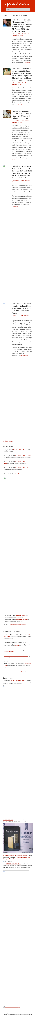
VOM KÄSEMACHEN (8, 820)
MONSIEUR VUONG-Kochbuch (13, 864)
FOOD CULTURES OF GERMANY (19, 680)
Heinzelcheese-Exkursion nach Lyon (18, 624)
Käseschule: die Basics (21, 615)
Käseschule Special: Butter (22, 619)
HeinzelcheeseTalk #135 (18, 450)
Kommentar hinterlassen (18, 35)
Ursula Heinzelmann (26, 33)
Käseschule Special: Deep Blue (22, 468)
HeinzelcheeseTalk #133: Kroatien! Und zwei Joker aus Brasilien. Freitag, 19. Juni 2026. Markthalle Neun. (22, 308)
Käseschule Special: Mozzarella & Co (23, 456)
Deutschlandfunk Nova (9, 651)
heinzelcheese (16, 1013)
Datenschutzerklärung (9, 1014)
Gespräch (22, 671)
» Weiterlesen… (28, 62)
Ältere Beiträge (8, 441)
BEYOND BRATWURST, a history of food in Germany (15, 855)
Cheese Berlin (18, 473)
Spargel (17, 645)
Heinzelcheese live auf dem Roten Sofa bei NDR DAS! (16, 656)
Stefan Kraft (29, 1014)
